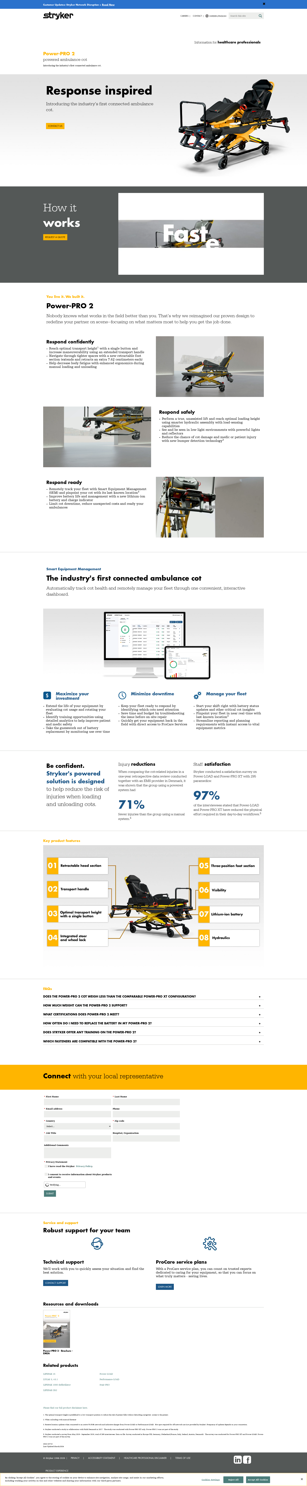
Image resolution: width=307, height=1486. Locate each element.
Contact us (55, 125)
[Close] (301, 1479)
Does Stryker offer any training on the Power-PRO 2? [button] (89, 1032)
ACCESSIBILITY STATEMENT (101, 1457)
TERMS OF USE (182, 1457)
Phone (116, 1108)
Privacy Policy (84, 1166)
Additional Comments (56, 1145)
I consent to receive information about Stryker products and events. (80, 1175)
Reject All (233, 1479)
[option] (153, 125)
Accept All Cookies (258, 1479)
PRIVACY (75, 1457)
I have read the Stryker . (70, 1166)
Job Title (50, 1133)
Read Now (108, 4)
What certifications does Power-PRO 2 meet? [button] (81, 1014)
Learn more (165, 1286)
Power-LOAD (106, 1374)
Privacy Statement (55, 1162)
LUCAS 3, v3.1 (50, 1379)
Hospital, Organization (126, 1133)
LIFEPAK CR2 (50, 1390)
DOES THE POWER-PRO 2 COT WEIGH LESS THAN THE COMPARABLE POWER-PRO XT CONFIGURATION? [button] (119, 996)
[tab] (153, 996)
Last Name (120, 1096)
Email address (53, 1108)
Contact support (55, 1282)
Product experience (57, 1470)
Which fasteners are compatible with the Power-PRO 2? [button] (90, 1041)
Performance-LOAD (109, 1379)
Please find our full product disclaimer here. (65, 1407)
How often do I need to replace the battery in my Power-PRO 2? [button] (97, 1023)
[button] (191, 233)
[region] (153, 1479)
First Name (51, 1096)
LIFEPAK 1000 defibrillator (57, 1384)
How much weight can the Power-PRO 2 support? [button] (85, 1005)
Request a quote (55, 237)
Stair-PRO (105, 1384)
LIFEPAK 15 (49, 1374)
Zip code (118, 1121)
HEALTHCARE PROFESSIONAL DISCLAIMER (145, 1457)
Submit (50, 1193)
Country (49, 1121)
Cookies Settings (211, 1479)
